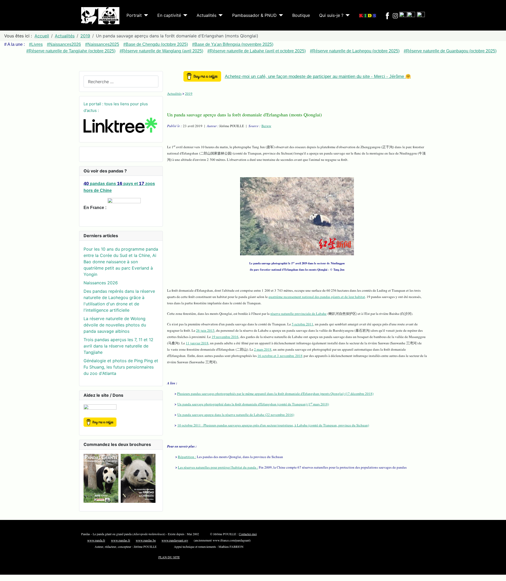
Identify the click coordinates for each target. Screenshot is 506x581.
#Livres (36, 44)
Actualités (206, 15)
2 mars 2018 (262, 349)
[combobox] (121, 81)
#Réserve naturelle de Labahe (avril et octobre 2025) (256, 51)
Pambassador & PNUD (254, 15)
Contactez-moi (248, 534)
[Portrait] (145, 15)
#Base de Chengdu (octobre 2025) (155, 44)
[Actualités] (219, 15)
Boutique (301, 15)
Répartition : (187, 456)
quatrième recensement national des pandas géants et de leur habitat (317, 296)
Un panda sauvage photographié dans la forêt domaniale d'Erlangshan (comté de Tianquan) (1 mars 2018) (253, 404)
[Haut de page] (499, 574)
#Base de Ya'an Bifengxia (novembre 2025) (232, 44)
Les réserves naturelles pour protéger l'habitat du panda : (218, 467)
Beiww (266, 125)
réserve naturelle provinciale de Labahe (298, 313)
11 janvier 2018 (197, 343)
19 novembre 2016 (225, 336)
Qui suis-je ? (331, 15)
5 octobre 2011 (302, 324)
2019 (188, 93)
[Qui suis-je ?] (346, 15)
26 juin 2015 (205, 330)
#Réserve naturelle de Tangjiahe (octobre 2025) (70, 51)
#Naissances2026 (64, 44)
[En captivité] (184, 15)
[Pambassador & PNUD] (280, 15)
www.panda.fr (96, 540)
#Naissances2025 (102, 44)
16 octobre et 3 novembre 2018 (280, 355)
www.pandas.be (146, 540)
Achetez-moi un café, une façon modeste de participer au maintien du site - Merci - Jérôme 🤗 (318, 76)
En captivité (169, 15)
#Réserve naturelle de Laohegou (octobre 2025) (355, 51)
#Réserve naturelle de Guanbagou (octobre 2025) (450, 51)
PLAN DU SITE (169, 557)
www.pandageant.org (175, 540)
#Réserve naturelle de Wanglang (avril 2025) (161, 51)
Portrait (134, 15)
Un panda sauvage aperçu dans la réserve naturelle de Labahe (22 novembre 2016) (235, 414)
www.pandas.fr (120, 540)
